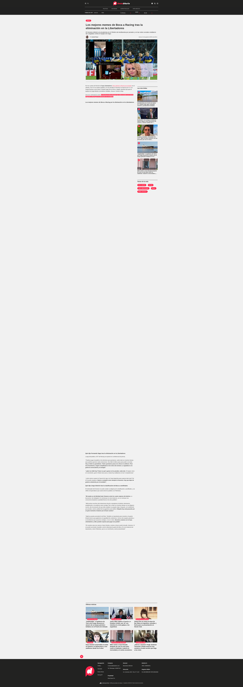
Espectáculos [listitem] (125, 8)
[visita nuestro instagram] (157, 3)
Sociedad (100, 668)
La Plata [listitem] (106, 12)
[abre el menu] (85, 3)
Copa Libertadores (143, 188)
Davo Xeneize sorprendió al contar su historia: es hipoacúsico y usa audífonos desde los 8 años (97, 646)
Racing (150, 185)
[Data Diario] (121, 3)
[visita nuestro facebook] (152, 3)
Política (99, 665)
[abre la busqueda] (88, 3)
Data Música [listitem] (136, 8)
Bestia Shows (101, 671)
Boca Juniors (141, 185)
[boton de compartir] (81, 656)
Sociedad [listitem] (114, 8)
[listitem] (128, 12)
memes (153, 188)
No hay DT (100, 674)
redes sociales (142, 191)
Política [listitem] (105, 8)
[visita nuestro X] (155, 3)
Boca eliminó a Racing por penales (122, 85)
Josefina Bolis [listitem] (115, 12)
